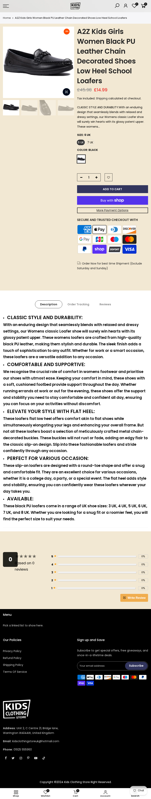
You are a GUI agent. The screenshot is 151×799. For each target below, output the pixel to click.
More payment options (112, 210)
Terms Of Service (15, 672)
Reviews (105, 304)
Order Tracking (78, 304)
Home (7, 18)
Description (48, 304)
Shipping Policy (13, 665)
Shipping (102, 98)
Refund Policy (12, 658)
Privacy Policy (12, 651)
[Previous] (10, 62)
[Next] (67, 62)
